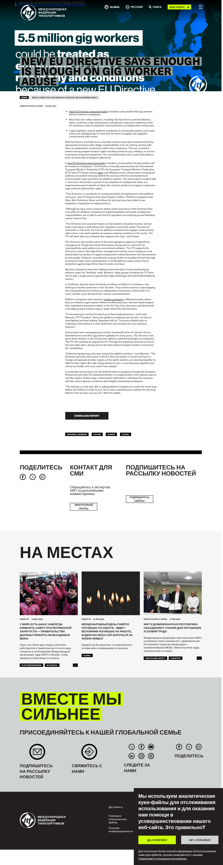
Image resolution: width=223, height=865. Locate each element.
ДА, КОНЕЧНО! (157, 840)
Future (97, 434)
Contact (89, 753)
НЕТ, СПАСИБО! (200, 840)
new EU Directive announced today (87, 163)
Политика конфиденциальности (121, 829)
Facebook (141, 747)
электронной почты (83, 506)
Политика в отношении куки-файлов (118, 819)
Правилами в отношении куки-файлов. (162, 858)
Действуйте (177, 7)
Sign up (37, 753)
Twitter (131, 747)
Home (24, 97)
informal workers (77, 434)
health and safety (155, 658)
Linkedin (131, 756)
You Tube (151, 747)
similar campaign (113, 299)
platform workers (31, 665)
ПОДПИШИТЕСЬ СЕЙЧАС (140, 499)
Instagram (141, 756)
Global (125, 434)
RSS (151, 756)
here (100, 172)
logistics (176, 658)
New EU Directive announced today (88, 111)
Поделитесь (41, 467)
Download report (86, 415)
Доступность (116, 807)
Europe (111, 434)
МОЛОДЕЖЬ (52, 665)
